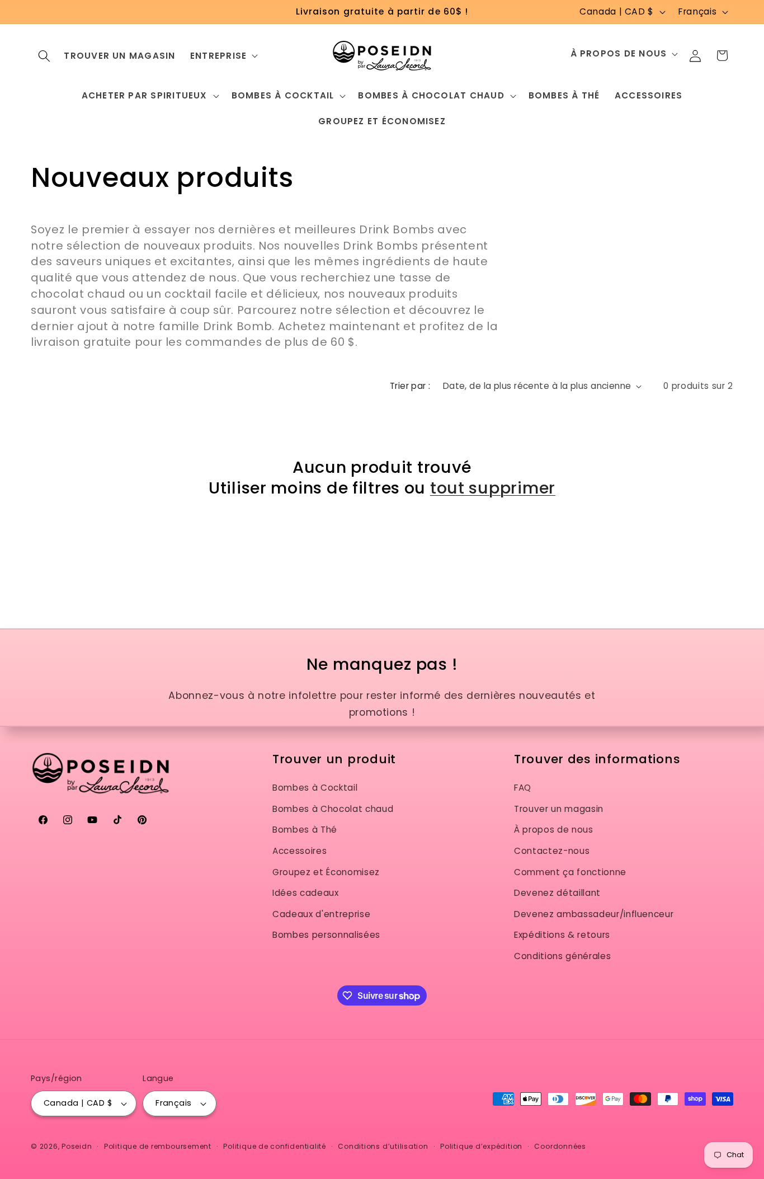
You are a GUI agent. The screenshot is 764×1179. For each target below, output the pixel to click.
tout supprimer (492, 488)
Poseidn (77, 1146)
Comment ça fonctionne (570, 872)
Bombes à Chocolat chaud (332, 809)
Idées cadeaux (305, 893)
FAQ (522, 787)
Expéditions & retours (562, 935)
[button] (44, 55)
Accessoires (299, 851)
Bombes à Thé (304, 829)
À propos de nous (553, 829)
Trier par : (410, 386)
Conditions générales (562, 956)
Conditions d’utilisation (383, 1146)
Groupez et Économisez (326, 872)
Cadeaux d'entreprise (321, 914)
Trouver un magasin (558, 809)
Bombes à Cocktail (314, 787)
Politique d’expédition (481, 1146)
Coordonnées (560, 1146)
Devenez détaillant (557, 893)
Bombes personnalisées (326, 935)
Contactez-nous (551, 851)
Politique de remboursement (157, 1146)
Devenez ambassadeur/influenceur (593, 914)
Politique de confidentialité (274, 1146)
